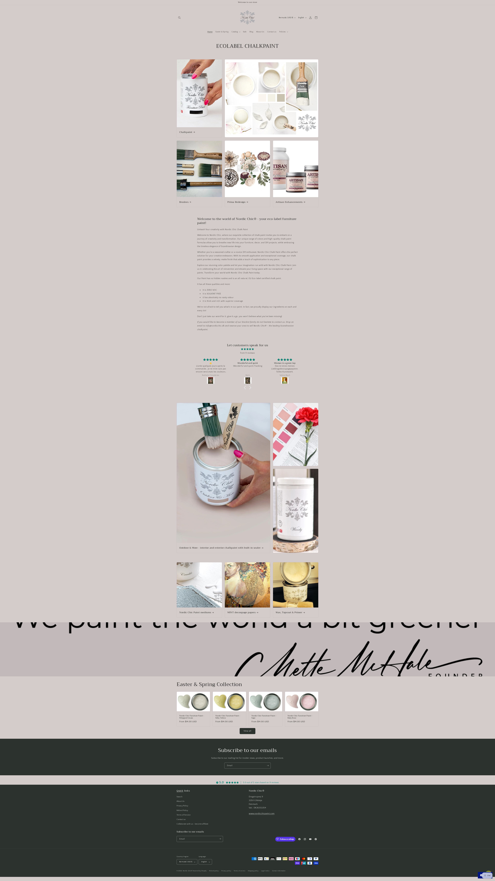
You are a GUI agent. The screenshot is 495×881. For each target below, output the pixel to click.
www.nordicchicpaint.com (262, 813)
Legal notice (265, 871)
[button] (179, 17)
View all (247, 731)
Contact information (279, 871)
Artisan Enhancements (289, 202)
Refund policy (214, 871)
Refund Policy (182, 810)
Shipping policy (253, 871)
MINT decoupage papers (241, 612)
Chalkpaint (185, 132)
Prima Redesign (236, 202)
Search (180, 797)
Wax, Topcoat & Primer (289, 612)
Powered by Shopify (200, 871)
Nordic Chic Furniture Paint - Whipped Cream (191, 717)
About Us (180, 801)
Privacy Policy (182, 806)
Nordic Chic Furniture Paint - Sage (263, 717)
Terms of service (239, 871)
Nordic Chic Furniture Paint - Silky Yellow (227, 717)
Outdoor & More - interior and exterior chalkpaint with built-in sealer (220, 547)
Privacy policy (226, 871)
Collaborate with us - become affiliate (192, 824)
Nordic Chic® (187, 871)
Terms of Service (184, 815)
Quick (180, 791)
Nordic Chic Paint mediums (195, 612)
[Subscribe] (268, 766)
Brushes (183, 202)
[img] (247, 349)
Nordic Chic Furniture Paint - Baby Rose (300, 717)
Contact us (181, 819)
